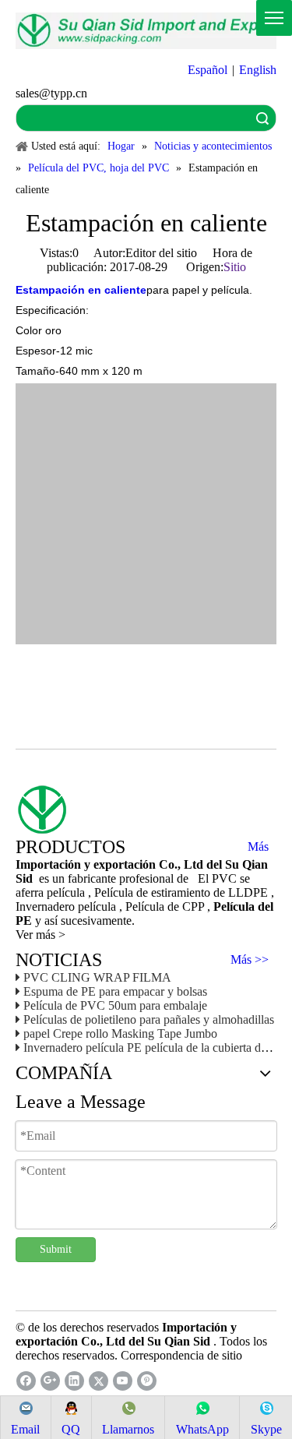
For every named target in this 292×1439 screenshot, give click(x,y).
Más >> (249, 960)
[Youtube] (122, 1381)
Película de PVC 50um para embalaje (115, 1005)
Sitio (234, 266)
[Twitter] (98, 1381)
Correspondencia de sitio (181, 1355)
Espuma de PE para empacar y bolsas (115, 991)
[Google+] (50, 1381)
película (98, 906)
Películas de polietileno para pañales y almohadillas (148, 1019)
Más (258, 847)
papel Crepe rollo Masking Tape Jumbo (120, 1033)
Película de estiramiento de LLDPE (182, 892)
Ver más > (40, 934)
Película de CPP (166, 906)
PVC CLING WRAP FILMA (97, 977)
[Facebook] (26, 1381)
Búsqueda (262, 118)
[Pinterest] (147, 1381)
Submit (56, 1249)
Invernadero (47, 906)
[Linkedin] (74, 1381)
